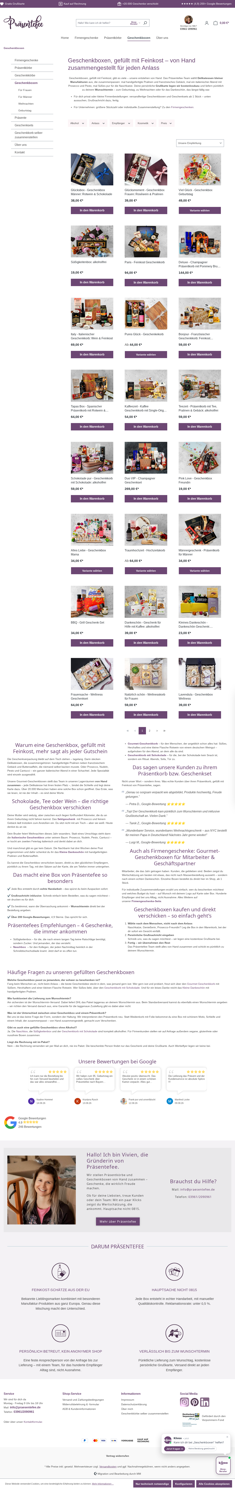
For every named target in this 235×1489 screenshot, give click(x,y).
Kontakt (20, 152)
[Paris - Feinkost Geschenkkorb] (146, 241)
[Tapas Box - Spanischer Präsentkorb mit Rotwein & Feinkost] (92, 386)
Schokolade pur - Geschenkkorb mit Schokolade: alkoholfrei (92, 480)
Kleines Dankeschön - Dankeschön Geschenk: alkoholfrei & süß (194, 625)
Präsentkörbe (23, 67)
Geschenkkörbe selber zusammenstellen (145, 1413)
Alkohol (74, 123)
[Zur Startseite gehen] (23, 22)
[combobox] (108, 23)
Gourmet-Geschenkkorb (143, 743)
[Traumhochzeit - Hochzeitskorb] (146, 530)
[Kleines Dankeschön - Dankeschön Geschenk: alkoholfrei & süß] (200, 602)
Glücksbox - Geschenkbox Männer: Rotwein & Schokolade (91, 192)
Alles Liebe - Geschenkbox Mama (88, 552)
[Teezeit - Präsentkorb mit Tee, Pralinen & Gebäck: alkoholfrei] (200, 386)
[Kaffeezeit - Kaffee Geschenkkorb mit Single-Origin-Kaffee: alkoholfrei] (146, 386)
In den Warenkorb (92, 210)
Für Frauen (25, 90)
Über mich (127, 1408)
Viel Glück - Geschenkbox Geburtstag (195, 192)
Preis (164, 123)
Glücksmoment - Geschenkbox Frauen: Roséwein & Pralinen (144, 192)
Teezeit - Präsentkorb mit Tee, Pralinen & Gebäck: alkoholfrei (198, 408)
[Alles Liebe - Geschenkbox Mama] (92, 530)
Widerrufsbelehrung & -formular (80, 1404)
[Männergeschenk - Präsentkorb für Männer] (200, 530)
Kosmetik (143, 123)
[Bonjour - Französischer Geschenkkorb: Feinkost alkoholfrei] (200, 314)
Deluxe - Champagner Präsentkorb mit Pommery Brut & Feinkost (200, 264)
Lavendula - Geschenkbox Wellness (196, 696)
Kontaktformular (33, 1421)
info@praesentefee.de (197, 1189)
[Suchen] (145, 23)
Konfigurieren (183, 1483)
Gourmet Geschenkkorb (201, 983)
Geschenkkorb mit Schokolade (147, 755)
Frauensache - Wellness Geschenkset (87, 696)
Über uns (21, 144)
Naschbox (20, 947)
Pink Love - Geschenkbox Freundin (195, 480)
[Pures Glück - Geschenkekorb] (146, 314)
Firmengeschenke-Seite (146, 901)
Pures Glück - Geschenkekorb (144, 334)
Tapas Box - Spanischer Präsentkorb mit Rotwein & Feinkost (88, 409)
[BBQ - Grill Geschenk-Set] (92, 602)
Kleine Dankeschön (71, 852)
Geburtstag (24, 110)
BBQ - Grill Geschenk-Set (87, 622)
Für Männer (25, 96)
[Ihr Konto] (206, 23)
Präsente (20, 117)
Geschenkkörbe (25, 75)
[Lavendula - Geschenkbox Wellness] (200, 674)
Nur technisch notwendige (152, 1483)
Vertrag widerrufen (117, 1455)
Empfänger (119, 123)
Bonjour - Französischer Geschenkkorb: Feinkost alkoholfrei (194, 336)
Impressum (127, 1399)
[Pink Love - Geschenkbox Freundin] (200, 458)
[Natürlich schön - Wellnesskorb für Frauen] (146, 674)
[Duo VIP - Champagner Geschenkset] (146, 458)
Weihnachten (26, 103)
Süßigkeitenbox (42, 1031)
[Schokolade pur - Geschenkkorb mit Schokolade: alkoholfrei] (92, 458)
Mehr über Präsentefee (118, 1221)
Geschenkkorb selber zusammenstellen (28, 135)
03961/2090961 (200, 1197)
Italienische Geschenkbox (28, 837)
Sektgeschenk (66, 819)
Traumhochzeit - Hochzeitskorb (145, 550)
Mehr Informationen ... (103, 1484)
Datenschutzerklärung (134, 1404)
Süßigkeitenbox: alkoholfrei (88, 262)
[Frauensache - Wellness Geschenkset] (92, 674)
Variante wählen (200, 210)
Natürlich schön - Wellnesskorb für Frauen (145, 696)
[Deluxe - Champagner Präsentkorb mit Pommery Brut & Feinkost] (200, 241)
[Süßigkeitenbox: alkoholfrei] (92, 241)
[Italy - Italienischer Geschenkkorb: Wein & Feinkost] (92, 314)
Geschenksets (24, 125)
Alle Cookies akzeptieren (214, 1483)
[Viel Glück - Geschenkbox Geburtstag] (200, 169)
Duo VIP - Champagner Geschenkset (140, 480)
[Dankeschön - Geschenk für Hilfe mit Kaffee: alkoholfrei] (146, 602)
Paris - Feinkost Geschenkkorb (145, 262)
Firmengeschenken (182, 107)
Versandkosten (108, 1466)
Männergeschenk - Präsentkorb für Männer (199, 552)
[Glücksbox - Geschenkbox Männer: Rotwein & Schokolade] (92, 169)
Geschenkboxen (26, 83)
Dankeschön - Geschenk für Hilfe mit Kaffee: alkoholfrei (143, 624)
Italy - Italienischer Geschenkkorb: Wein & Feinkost (92, 336)
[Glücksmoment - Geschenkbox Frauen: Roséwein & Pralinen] (146, 169)
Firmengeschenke (26, 60)
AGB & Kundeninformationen (79, 1408)
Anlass (96, 123)
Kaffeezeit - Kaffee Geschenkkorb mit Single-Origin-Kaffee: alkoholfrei (146, 409)
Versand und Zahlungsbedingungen (83, 1399)
